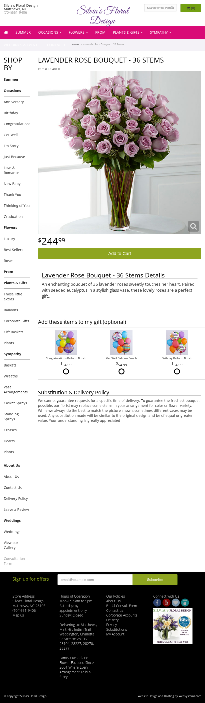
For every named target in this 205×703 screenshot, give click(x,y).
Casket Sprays (15, 403)
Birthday (11, 112)
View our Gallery (11, 545)
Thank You (12, 194)
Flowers (76, 32)
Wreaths (11, 376)
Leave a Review (16, 509)
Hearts (9, 441)
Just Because (14, 156)
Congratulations (17, 123)
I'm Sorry (11, 145)
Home (75, 44)
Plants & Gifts (126, 32)
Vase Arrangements (16, 389)
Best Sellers (13, 249)
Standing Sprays (11, 416)
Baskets (10, 365)
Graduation (13, 216)
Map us (18, 615)
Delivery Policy (16, 498)
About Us (11, 476)
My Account (115, 634)
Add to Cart (119, 253)
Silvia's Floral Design (102, 16)
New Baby (12, 183)
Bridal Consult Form (121, 605)
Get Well (11, 134)
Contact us (114, 610)
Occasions (48, 32)
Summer (23, 32)
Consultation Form (14, 561)
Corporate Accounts (122, 615)
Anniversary (14, 101)
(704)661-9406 (15, 12)
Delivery (112, 619)
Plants (9, 343)
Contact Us (57, 44)
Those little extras (13, 296)
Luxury (9, 238)
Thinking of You (17, 205)
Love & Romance (11, 170)
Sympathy (159, 32)
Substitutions (116, 629)
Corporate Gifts (16, 321)
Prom (100, 32)
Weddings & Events (22, 44)
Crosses (10, 430)
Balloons (11, 310)
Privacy (111, 624)
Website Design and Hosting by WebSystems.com (169, 696)
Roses (9, 260)
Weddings (12, 531)
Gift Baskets (14, 332)
